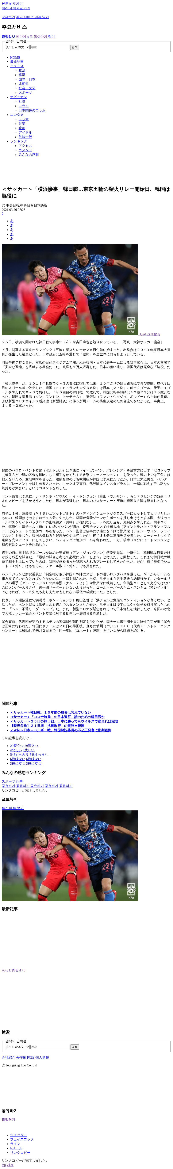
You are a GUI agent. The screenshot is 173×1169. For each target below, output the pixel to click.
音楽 (22, 123)
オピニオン (18, 97)
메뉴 (10, 1165)
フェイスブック (22, 1139)
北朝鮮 (24, 83)
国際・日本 (27, 79)
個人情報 (42, 1057)
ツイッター (18, 1135)
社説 (22, 101)
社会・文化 (27, 88)
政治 (22, 70)
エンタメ (17, 114)
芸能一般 (25, 137)
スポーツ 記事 (12, 781)
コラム (24, 106)
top (4, 1165)
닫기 (51, 36)
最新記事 (17, 61)
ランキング (18, 141)
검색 (74, 47)
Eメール (16, 1148)
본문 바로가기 (12, 3)
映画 (22, 128)
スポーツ (25, 92)
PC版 (31, 1057)
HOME (15, 57)
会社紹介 (8, 1057)
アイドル (25, 132)
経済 (22, 75)
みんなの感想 (29, 154)
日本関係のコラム (32, 110)
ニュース (17, 66)
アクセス (25, 146)
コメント (25, 150)
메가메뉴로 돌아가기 (31, 36)
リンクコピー (20, 1152)
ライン (15, 1144)
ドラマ (24, 119)
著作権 (21, 1057)
